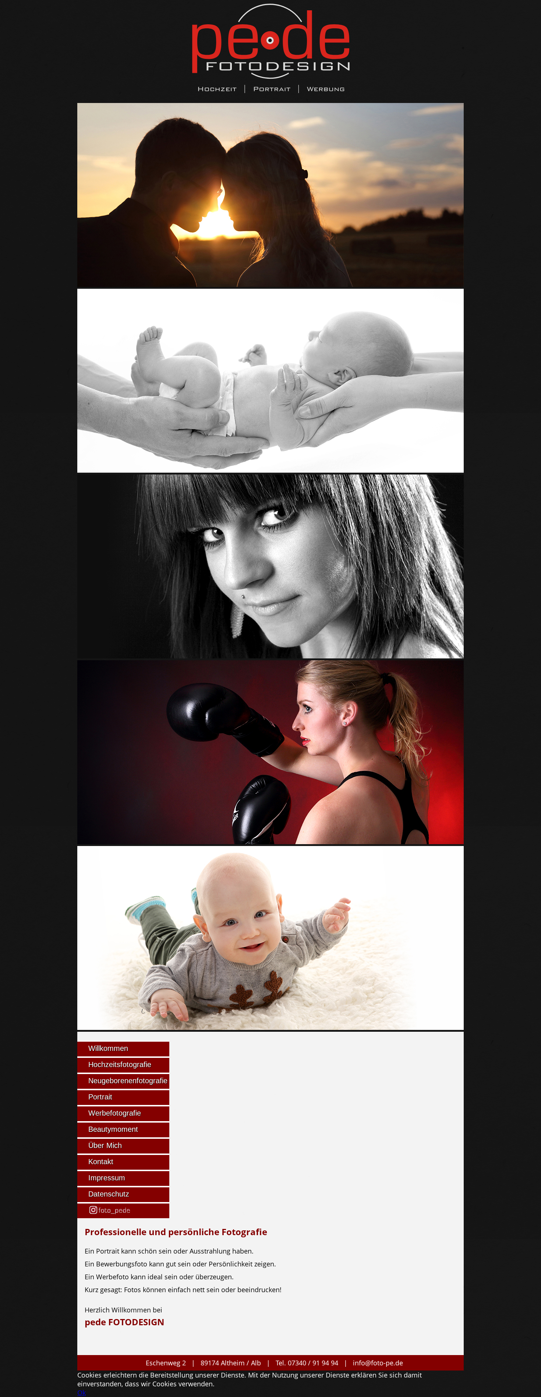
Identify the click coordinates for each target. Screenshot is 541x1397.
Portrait (100, 1097)
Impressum (106, 1178)
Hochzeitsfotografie (119, 1064)
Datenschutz (108, 1194)
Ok (81, 1392)
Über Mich (105, 1145)
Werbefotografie (114, 1113)
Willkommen (108, 1048)
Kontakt (100, 1162)
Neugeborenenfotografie (127, 1081)
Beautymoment (113, 1129)
